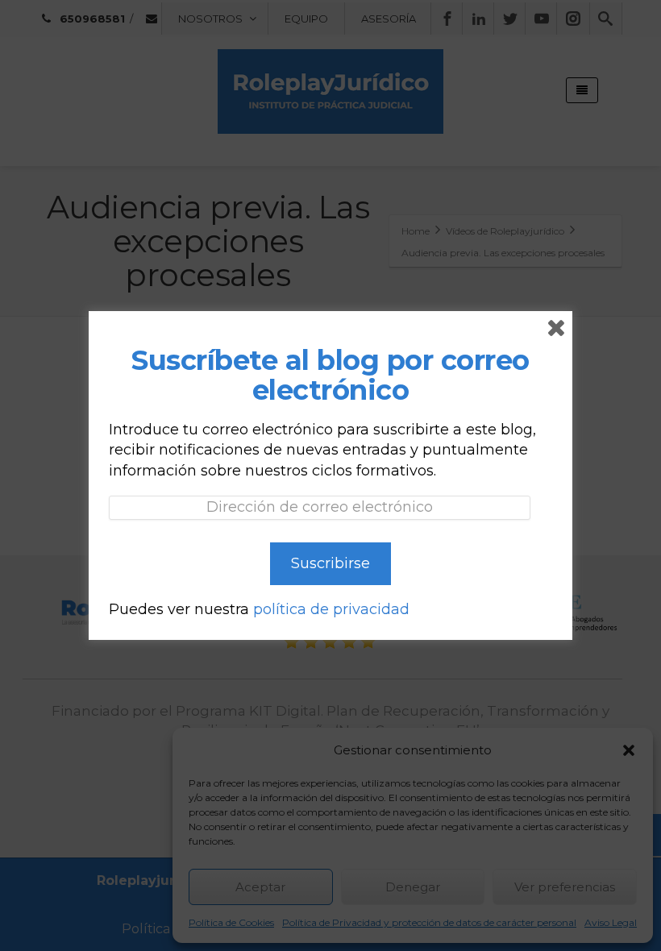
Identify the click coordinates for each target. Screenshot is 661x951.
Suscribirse (330, 563)
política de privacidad (331, 609)
